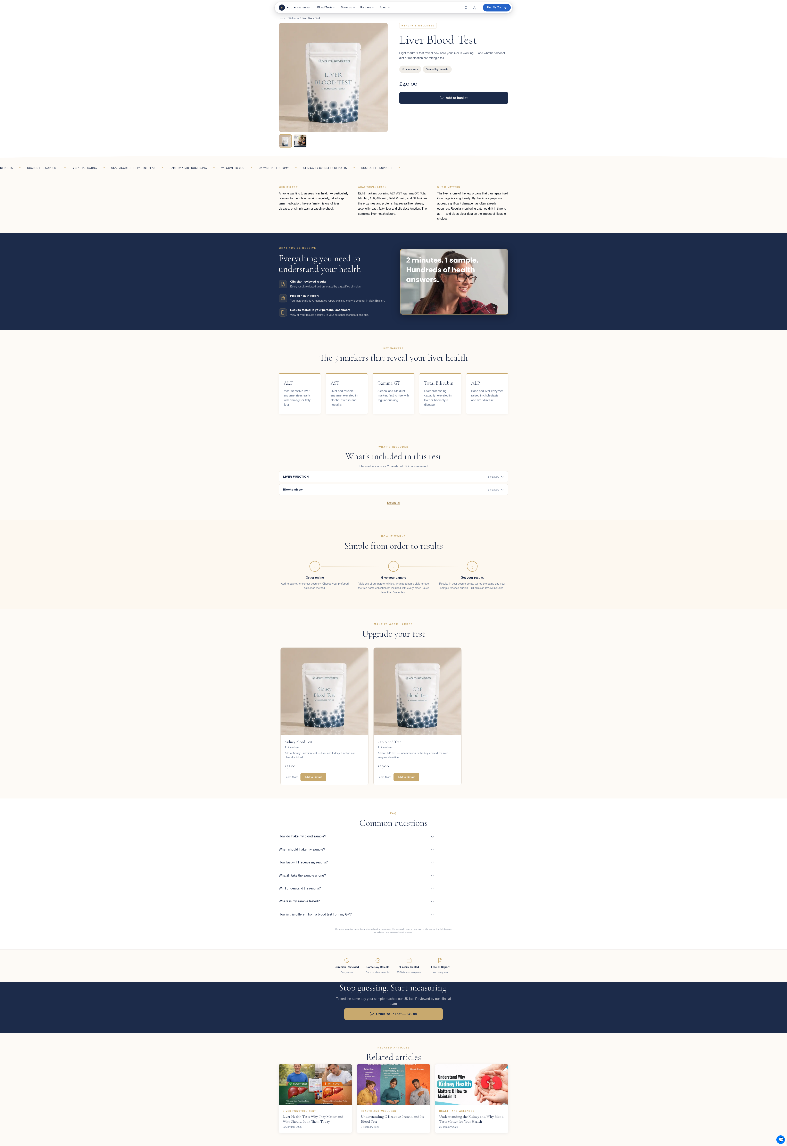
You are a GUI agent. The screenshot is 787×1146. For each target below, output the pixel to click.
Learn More (291, 777)
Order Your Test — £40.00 (396, 1014)
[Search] (466, 7)
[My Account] (474, 7)
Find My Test (495, 7)
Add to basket (456, 98)
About (383, 7)
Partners (365, 7)
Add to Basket (313, 777)
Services (346, 7)
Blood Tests (324, 7)
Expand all (393, 502)
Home (282, 18)
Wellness (294, 18)
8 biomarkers (410, 69)
